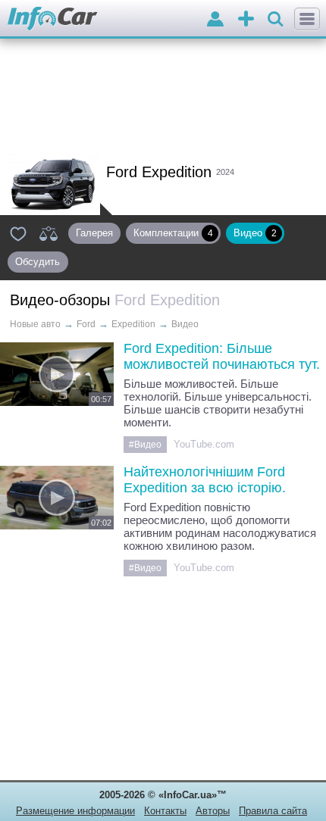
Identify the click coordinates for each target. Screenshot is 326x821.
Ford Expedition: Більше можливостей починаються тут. (222, 356)
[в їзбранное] (18, 233)
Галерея (94, 233)
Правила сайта (273, 810)
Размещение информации (75, 810)
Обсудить (40, 261)
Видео (255, 233)
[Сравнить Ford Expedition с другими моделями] (48, 233)
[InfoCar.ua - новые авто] (53, 19)
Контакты (165, 810)
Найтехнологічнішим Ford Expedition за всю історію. (205, 479)
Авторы (213, 810)
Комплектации (173, 233)
